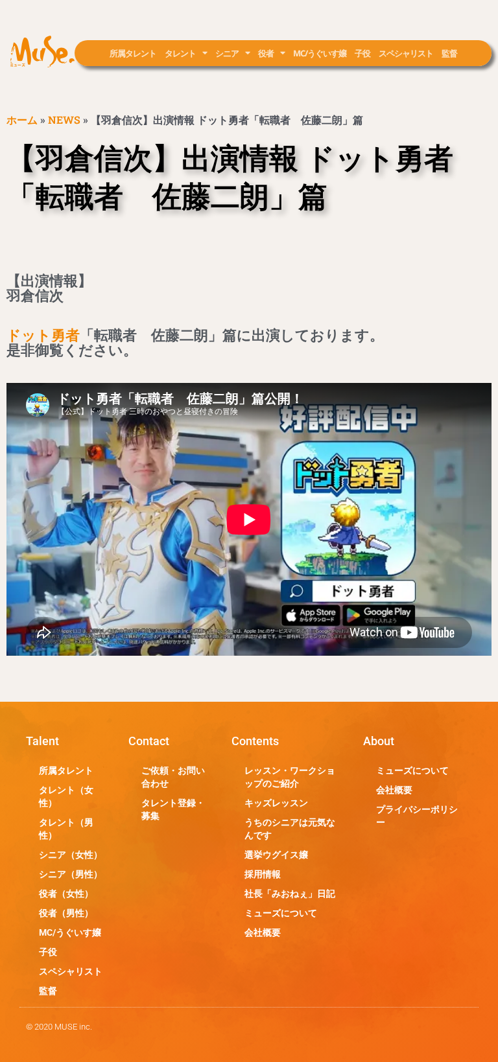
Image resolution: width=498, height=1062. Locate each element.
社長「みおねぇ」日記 (289, 893)
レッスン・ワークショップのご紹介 (289, 777)
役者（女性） (66, 893)
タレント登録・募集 (173, 809)
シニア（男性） (70, 874)
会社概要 (262, 932)
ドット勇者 (43, 335)
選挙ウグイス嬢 (276, 854)
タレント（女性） (66, 796)
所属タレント (133, 53)
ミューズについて (280, 913)
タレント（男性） (66, 828)
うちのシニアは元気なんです (289, 828)
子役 (362, 53)
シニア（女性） (70, 854)
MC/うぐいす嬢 (319, 53)
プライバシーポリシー (417, 815)
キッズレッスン (276, 803)
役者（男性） (66, 913)
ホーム (22, 119)
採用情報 (262, 874)
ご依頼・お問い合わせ (173, 777)
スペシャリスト (406, 53)
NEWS (64, 119)
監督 (449, 53)
